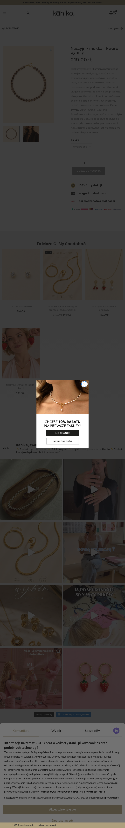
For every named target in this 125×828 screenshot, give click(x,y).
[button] (62, 408)
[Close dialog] (84, 384)
